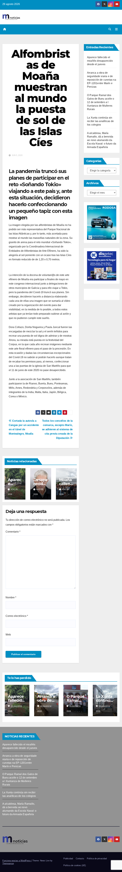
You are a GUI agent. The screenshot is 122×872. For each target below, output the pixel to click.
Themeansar (8, 863)
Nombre (11, 597)
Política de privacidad (97, 858)
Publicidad (68, 858)
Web (8, 634)
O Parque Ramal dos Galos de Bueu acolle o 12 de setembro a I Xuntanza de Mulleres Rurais (100, 102)
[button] (109, 29)
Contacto (80, 858)
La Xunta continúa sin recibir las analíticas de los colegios (100, 121)
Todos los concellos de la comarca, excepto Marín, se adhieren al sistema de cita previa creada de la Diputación (57, 429)
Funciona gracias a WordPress (16, 860)
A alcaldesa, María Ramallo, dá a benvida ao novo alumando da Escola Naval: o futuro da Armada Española (101, 140)
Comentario (13, 531)
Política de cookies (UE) (74, 865)
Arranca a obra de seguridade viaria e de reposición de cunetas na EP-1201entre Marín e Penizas (101, 79)
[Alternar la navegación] (116, 29)
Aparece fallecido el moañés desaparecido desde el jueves (100, 61)
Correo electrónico (17, 616)
